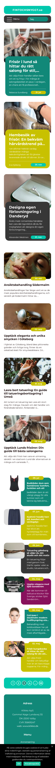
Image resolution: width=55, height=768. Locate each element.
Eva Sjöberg (15, 165)
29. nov (38, 164)
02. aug (38, 441)
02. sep (38, 329)
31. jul (38, 92)
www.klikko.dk (30, 726)
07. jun (36, 511)
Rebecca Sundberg (18, 92)
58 (40, 683)
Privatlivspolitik (32, 764)
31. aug (38, 383)
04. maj (36, 579)
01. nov (38, 237)
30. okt (38, 278)
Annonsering (28, 742)
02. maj (36, 610)
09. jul (36, 478)
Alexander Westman (19, 237)
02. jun (36, 545)
